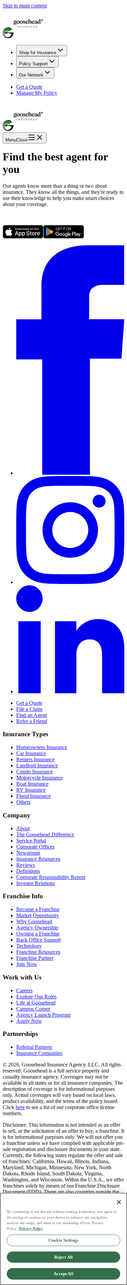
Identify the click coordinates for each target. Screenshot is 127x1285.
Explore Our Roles (36, 996)
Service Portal (31, 840)
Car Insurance (31, 753)
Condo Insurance (34, 771)
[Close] (118, 1202)
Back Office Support (38, 940)
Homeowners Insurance (41, 747)
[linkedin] (70, 691)
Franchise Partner (35, 958)
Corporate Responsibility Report (50, 877)
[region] (63, 1239)
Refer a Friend (31, 721)
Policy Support (33, 63)
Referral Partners (34, 1047)
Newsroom (28, 853)
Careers (24, 990)
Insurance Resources (38, 859)
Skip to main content (25, 5)
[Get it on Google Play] (63, 237)
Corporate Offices (35, 847)
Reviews (25, 865)
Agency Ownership (37, 927)
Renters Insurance (35, 759)
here (20, 1107)
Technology (29, 946)
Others (23, 802)
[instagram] (70, 582)
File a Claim (29, 709)
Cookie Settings (63, 1240)
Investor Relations (35, 883)
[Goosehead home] (63, 24)
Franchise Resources (38, 952)
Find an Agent (31, 715)
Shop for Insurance (37, 52)
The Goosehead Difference (45, 834)
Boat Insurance (32, 784)
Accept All (63, 1273)
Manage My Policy (36, 93)
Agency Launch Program (43, 1015)
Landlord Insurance (37, 765)
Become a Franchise (38, 909)
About (23, 828)
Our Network (31, 74)
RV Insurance (31, 790)
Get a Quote (29, 87)
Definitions (28, 871)
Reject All (63, 1257)
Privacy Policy (31, 1228)
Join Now (26, 964)
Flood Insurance (33, 796)
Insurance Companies (39, 1053)
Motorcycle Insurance (39, 778)
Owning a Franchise (38, 934)
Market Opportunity (37, 915)
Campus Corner (33, 1009)
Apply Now (29, 1021)
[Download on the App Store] (23, 237)
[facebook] (70, 473)
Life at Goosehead (36, 1003)
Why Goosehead (34, 921)
